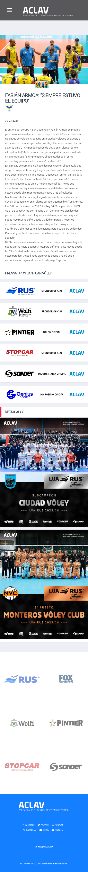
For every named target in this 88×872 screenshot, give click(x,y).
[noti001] (42, 84)
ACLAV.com (25, 864)
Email (46, 830)
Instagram (31, 830)
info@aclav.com (45, 847)
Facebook (30, 825)
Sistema (60, 830)
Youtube (59, 825)
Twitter (45, 825)
